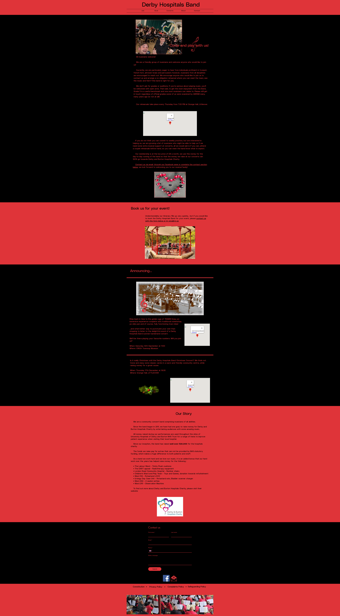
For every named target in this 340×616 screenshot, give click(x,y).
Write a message (153, 555)
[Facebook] (166, 578)
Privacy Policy (155, 587)
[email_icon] (173, 578)
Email (150, 540)
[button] (170, 242)
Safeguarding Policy (197, 587)
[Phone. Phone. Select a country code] (151, 551)
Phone (150, 547)
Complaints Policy (176, 587)
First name (151, 532)
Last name (174, 532)
